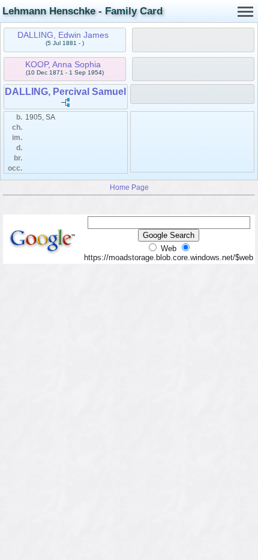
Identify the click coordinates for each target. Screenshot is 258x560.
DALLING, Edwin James (63, 35)
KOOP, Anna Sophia (63, 64)
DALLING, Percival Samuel (65, 92)
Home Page (129, 187)
